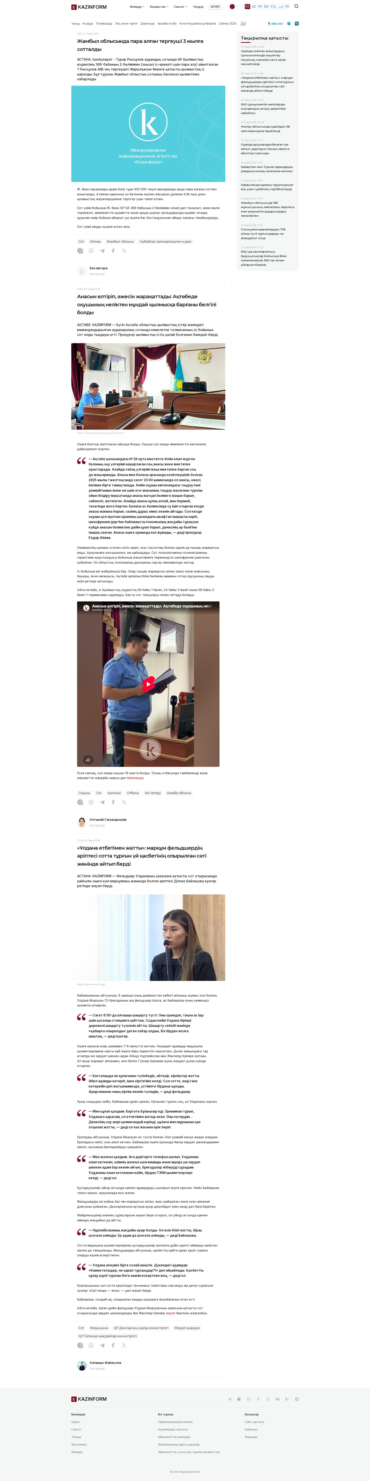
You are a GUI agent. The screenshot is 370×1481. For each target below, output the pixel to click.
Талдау (198, 6)
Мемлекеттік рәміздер (174, 1437)
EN (266, 6)
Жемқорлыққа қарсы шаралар (179, 1444)
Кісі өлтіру (153, 793)
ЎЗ (287, 6)
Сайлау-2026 (227, 23)
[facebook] (258, 1399)
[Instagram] (80, 251)
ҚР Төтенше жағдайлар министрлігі (108, 1336)
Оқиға (75, 1422)
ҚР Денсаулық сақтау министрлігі (141, 1328)
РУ (260, 6)
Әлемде (76, 1452)
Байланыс (251, 1429)
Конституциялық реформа (197, 23)
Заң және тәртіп (126, 23)
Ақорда (87, 23)
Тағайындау (104, 23)
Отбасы (133, 793)
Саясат (76, 1429)
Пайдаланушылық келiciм (175, 1422)
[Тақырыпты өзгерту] (234, 6)
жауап (170, 1313)
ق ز (280, 6)
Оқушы (84, 793)
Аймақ (95, 241)
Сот (81, 241)
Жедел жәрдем (187, 1328)
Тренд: (75, 23)
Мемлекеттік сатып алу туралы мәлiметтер (189, 1452)
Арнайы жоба (167, 23)
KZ (247, 6)
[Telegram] (102, 251)
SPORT (215, 6)
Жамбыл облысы (120, 241)
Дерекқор (147, 23)
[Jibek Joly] (276, 23)
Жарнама (251, 1437)
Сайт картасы (254, 1422)
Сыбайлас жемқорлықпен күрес (166, 241)
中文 (273, 6)
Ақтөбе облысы (179, 793)
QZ (254, 6)
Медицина (99, 1328)
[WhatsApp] (91, 251)
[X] (124, 251)
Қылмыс (114, 793)
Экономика (79, 1444)
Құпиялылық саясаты (173, 1429)
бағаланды (135, 778)
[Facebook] (113, 251)
